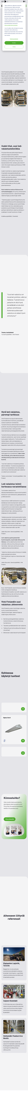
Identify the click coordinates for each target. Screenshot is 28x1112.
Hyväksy (14, 42)
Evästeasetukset (14, 39)
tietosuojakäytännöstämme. (11, 25)
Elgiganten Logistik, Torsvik (11, 964)
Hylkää (14, 46)
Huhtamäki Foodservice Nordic (13, 1037)
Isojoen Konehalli (10, 1001)
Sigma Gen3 (7, 717)
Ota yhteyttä (9, 819)
